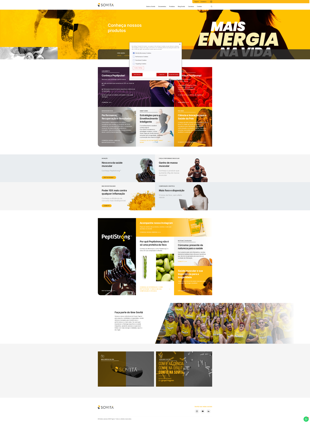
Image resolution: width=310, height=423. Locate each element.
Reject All (162, 74)
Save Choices (137, 74)
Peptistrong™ (109, 177)
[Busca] (211, 6)
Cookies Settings (138, 67)
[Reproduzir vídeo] (126, 369)
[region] (155, 61)
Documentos (129, 55)
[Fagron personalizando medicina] (106, 409)
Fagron (196, 1)
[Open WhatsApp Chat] (306, 419)
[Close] (180, 44)
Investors (203, 1)
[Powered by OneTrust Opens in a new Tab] (175, 79)
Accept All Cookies (173, 74)
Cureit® (107, 205)
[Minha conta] (211, 2)
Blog (119, 55)
